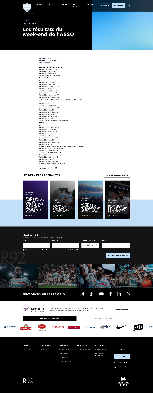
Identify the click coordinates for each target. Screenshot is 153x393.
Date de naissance (88, 240)
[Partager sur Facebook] (48, 168)
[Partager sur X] (56, 168)
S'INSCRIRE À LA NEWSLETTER (118, 255)
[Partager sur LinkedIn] (52, 168)
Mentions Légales (101, 349)
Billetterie (122, 356)
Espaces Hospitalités (66, 349)
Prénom (55, 240)
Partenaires (63, 353)
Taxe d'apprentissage (66, 361)
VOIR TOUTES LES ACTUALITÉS (117, 175)
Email (104, 240)
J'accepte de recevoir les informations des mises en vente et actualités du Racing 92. (51, 249)
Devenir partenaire (120, 309)
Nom (24, 240)
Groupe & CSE (64, 357)
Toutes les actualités (84, 349)
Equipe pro (26, 349)
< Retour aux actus (28, 13)
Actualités (39, 4)
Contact (122, 349)
